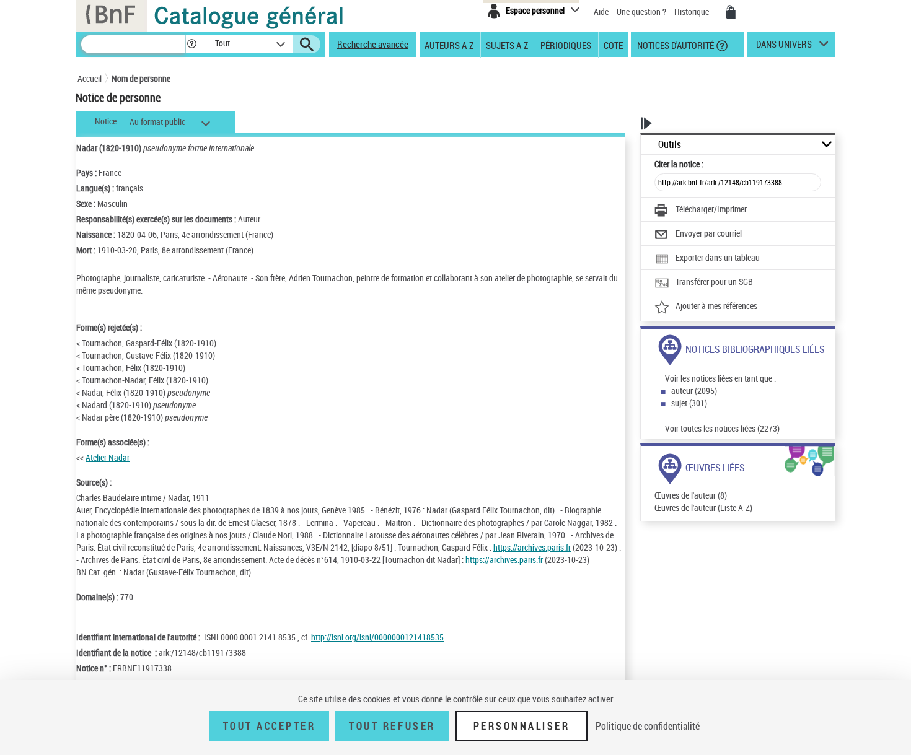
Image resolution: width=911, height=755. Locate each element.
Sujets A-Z (507, 44)
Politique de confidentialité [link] (648, 726)
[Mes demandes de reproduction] (730, 12)
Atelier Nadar (108, 457)
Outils (669, 144)
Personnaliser (521, 726)
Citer (678, 164)
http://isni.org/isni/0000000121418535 (377, 637)
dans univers (784, 47)
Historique (692, 11)
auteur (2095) (694, 390)
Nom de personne (141, 78)
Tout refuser (392, 726)
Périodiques (565, 44)
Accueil (89, 78)
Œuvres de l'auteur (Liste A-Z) (703, 507)
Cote (613, 44)
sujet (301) (689, 403)
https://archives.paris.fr (532, 547)
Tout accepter (269, 726)
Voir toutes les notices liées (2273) (722, 428)
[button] (191, 44)
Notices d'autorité (674, 44)
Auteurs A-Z (449, 44)
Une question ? (642, 11)
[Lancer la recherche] (306, 44)
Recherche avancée (372, 44)
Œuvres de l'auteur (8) (690, 495)
